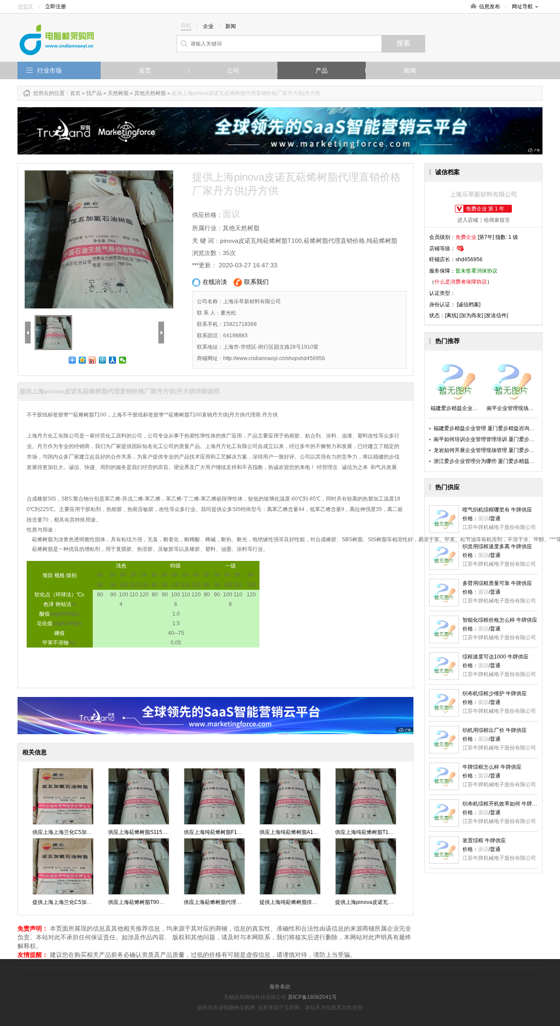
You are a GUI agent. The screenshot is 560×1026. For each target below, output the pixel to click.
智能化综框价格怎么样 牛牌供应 (499, 620)
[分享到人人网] (112, 360)
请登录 (25, 7)
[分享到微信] (122, 360)
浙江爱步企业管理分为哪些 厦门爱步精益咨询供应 (492, 461)
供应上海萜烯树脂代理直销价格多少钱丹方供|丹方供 (245, 902)
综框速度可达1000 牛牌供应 (495, 657)
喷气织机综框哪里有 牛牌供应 (497, 510)
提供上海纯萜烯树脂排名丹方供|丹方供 (304, 902)
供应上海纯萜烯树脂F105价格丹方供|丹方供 (235, 832)
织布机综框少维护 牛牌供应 (494, 693)
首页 (145, 70)
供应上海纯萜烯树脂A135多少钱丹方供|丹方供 (313, 832)
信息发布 (489, 7)
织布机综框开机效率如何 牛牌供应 (502, 804)
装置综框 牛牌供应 (484, 840)
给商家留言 (497, 220)
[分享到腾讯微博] (102, 360)
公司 (233, 70)
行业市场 (49, 70)
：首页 (72, 93)
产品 (321, 70)
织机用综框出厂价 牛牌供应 (494, 730)
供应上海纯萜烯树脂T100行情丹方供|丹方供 (386, 832)
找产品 (94, 93)
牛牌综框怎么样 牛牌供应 (492, 767)
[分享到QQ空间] (82, 360)
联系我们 (256, 281)
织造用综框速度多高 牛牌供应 (497, 546)
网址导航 (522, 7)
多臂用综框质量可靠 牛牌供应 (497, 583)
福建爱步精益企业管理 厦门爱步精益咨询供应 (487, 428)
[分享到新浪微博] (92, 360)
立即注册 (55, 7)
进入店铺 (467, 220)
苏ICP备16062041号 (312, 997)
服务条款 (280, 987)
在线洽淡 (215, 281)
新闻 (410, 70)
